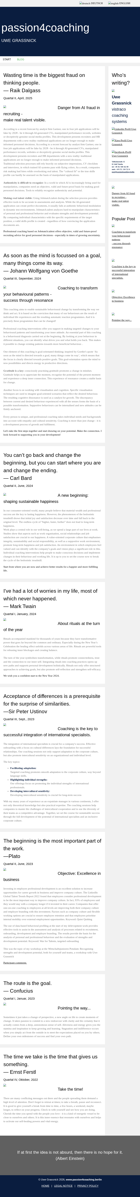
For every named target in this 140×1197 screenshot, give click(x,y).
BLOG (20, 59)
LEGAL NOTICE (63, 1185)
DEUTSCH (96, 3)
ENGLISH (124, 3)
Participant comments (15, 962)
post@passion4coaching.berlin (123, 172)
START (7, 59)
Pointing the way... (122, 320)
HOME (45, 1185)
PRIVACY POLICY (88, 1185)
